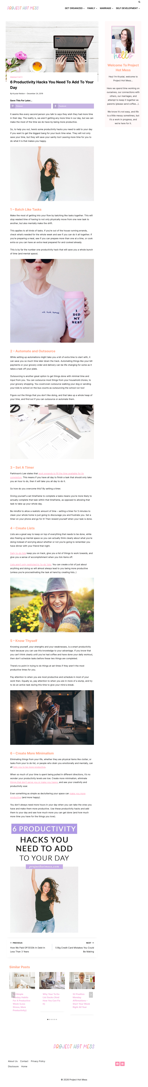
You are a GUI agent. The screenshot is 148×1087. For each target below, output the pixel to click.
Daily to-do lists (18, 553)
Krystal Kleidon (19, 93)
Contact (24, 1061)
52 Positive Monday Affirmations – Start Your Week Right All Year (81, 1000)
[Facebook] (117, 1064)
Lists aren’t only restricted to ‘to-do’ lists (30, 564)
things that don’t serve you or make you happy (34, 782)
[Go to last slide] (13, 995)
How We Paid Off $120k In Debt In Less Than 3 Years (27, 947)
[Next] (91, 995)
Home (24, 1066)
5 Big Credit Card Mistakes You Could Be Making (74, 947)
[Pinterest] (122, 1064)
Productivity (16, 77)
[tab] (47, 1019)
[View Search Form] (139, 2)
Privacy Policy (38, 1061)
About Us (13, 1061)
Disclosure (13, 1066)
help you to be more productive (29, 767)
